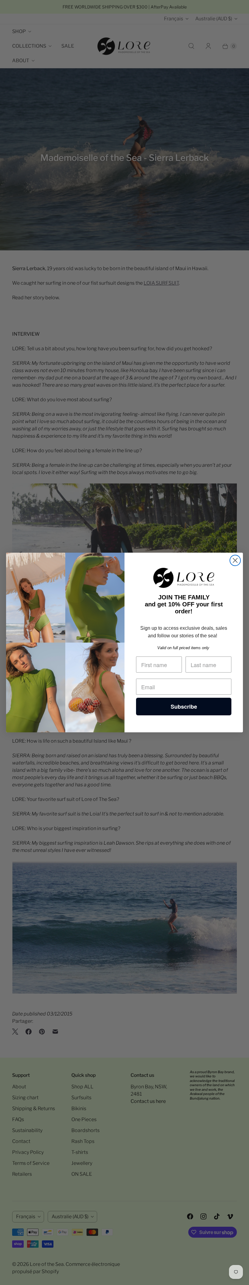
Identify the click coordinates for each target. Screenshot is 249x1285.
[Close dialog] (235, 560)
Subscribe (184, 706)
